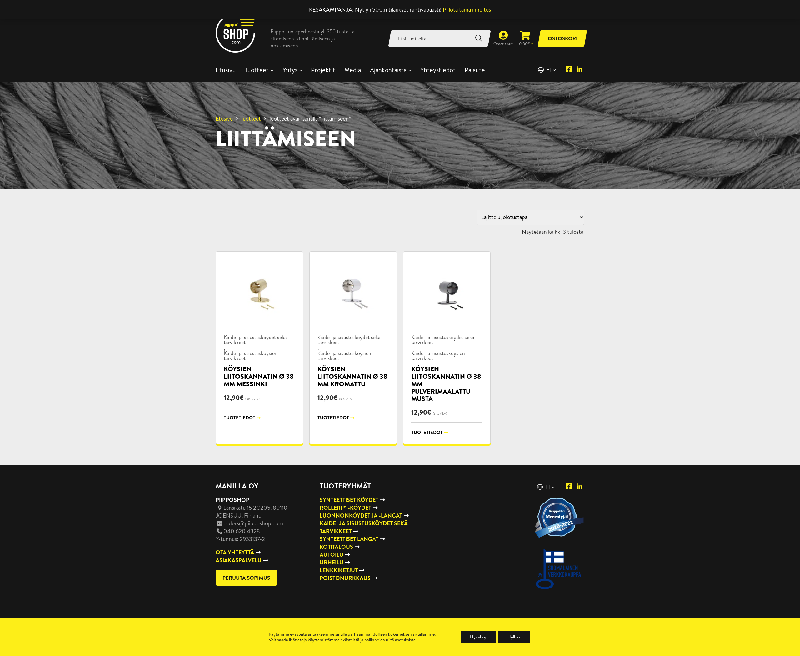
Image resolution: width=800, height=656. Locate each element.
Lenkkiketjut (339, 570)
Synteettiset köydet (349, 500)
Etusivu (226, 70)
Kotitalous (336, 547)
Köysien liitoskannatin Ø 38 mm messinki (259, 376)
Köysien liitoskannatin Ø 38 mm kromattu (353, 376)
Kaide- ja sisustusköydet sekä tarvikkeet (255, 340)
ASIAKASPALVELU (239, 560)
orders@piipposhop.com (253, 523)
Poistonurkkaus (345, 578)
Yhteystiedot (438, 70)
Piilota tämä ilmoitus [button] (467, 9)
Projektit (323, 70)
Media (352, 70)
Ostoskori (563, 38)
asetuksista (405, 640)
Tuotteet (257, 70)
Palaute (475, 70)
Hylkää (514, 637)
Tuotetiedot (239, 417)
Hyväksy (478, 637)
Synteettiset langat (349, 539)
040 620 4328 (241, 531)
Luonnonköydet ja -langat (361, 515)
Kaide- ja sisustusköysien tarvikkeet (251, 356)
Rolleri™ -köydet (345, 508)
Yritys (290, 70)
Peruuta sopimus (246, 577)
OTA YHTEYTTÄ (235, 552)
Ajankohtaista (388, 70)
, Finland (252, 511)
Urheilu (331, 562)
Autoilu (331, 554)
